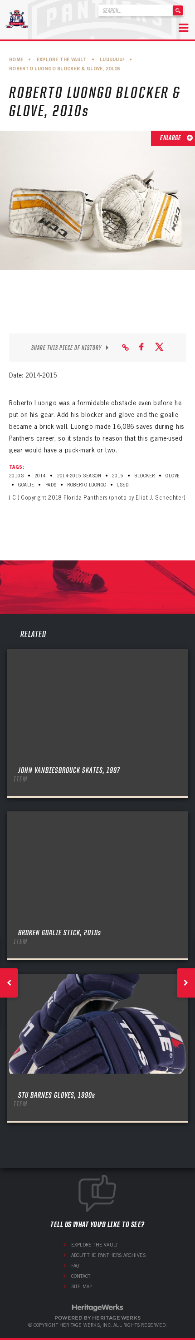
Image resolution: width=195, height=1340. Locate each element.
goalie (26, 485)
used (122, 485)
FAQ (75, 1265)
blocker (144, 476)
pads (51, 485)
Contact (80, 1276)
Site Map (82, 1286)
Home (16, 60)
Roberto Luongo (87, 485)
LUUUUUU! (112, 60)
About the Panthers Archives (108, 1255)
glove (173, 476)
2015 (118, 476)
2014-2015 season (79, 476)
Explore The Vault (62, 60)
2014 (40, 476)
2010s (16, 476)
